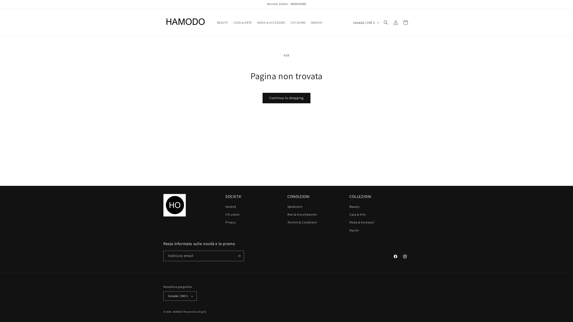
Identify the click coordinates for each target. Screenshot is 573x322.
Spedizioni (294, 207)
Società (230, 207)
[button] (386, 23)
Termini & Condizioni (302, 222)
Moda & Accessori (361, 222)
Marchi (354, 230)
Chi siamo (232, 214)
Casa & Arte (357, 214)
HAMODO (178, 311)
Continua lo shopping (286, 98)
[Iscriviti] (239, 256)
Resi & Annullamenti (302, 214)
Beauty (354, 207)
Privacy (230, 222)
